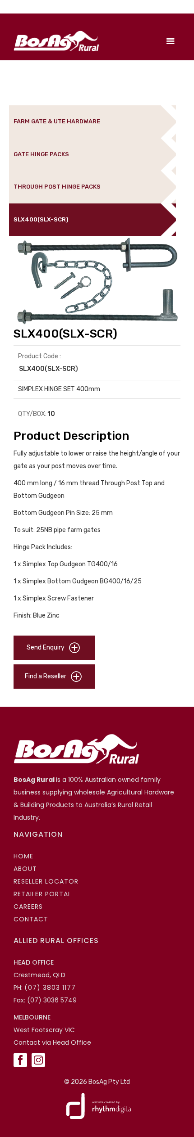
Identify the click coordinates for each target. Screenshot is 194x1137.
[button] (170, 41)
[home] (54, 41)
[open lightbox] (97, 281)
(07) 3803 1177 (50, 987)
